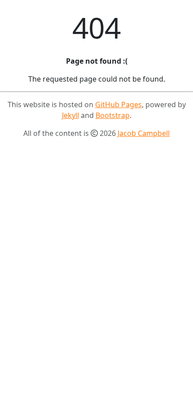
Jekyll (70, 115)
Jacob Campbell (144, 133)
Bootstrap (113, 115)
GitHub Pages (118, 104)
